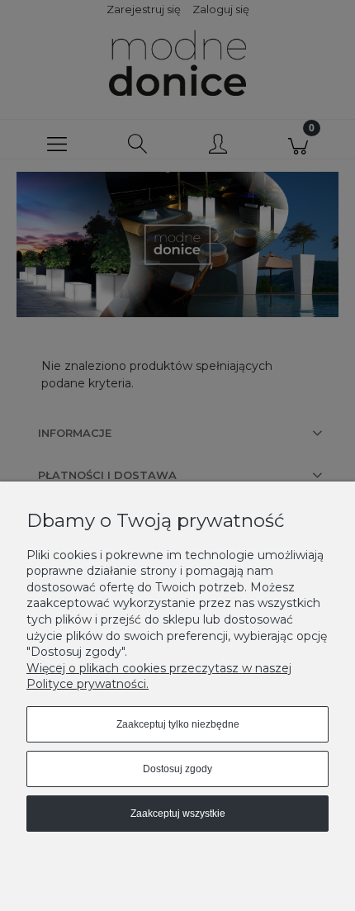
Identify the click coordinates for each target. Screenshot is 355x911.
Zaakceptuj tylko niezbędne (177, 724)
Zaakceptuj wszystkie (177, 813)
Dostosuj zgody (177, 769)
